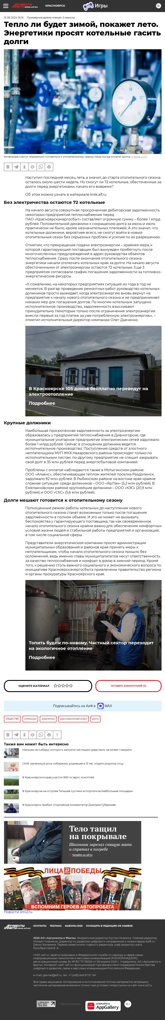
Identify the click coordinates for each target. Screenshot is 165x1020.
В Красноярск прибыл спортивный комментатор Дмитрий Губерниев (69, 804)
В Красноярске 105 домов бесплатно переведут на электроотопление (88, 391)
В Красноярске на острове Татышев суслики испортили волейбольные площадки (77, 791)
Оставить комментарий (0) (128, 686)
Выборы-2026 (73, 926)
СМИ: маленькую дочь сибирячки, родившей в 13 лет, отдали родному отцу (73, 763)
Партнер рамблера (70, 1004)
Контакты (39, 926)
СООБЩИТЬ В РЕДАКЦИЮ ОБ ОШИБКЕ (109, 926)
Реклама (56, 926)
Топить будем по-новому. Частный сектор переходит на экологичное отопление (91, 645)
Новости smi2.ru (18, 912)
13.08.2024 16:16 (13, 17)
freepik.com (139, 156)
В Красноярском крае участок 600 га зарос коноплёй (58, 777)
